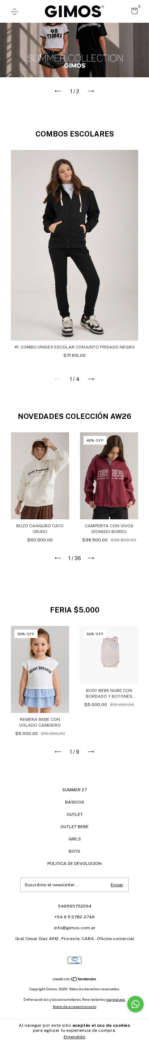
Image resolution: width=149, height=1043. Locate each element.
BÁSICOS (74, 802)
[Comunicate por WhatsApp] (135, 1004)
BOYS (74, 851)
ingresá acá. (115, 999)
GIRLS (74, 838)
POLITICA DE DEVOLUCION (74, 863)
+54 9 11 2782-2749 (74, 916)
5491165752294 (74, 906)
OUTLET (75, 814)
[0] (133, 12)
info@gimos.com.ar (74, 927)
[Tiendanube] (74, 980)
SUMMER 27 (74, 789)
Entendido (74, 1036)
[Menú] (16, 12)
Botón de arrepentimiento (74, 1006)
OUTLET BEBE (74, 826)
